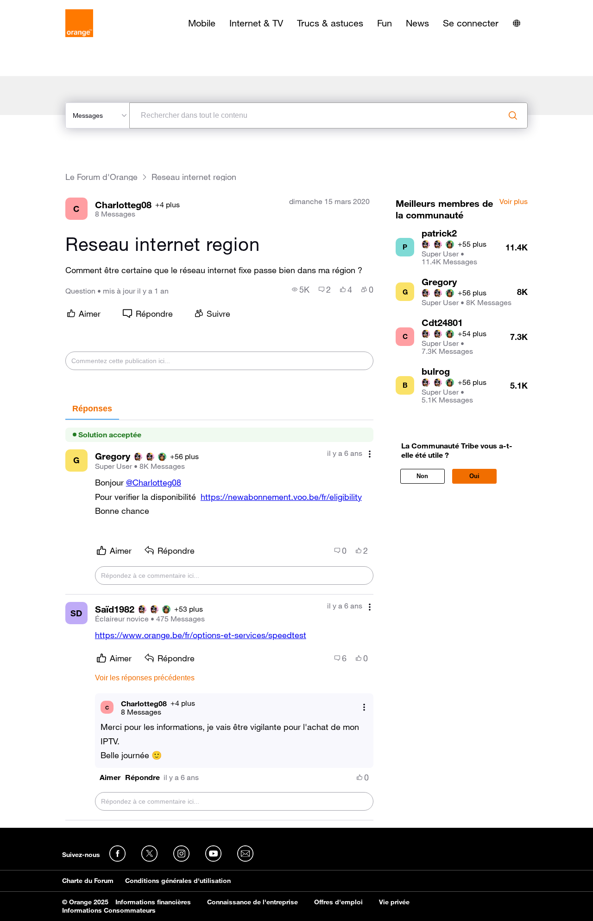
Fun (384, 23)
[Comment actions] (369, 454)
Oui (474, 476)
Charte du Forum (88, 880)
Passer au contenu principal (49, 7)
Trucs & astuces (330, 23)
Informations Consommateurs (109, 910)
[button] (110, 777)
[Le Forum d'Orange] (79, 23)
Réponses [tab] (92, 408)
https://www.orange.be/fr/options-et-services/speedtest (200, 635)
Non (422, 476)
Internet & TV (256, 23)
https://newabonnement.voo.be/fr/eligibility (281, 497)
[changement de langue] (516, 23)
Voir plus (513, 202)
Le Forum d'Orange (101, 177)
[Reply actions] (364, 707)
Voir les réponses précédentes (145, 678)
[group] (300, 289)
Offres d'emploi (338, 902)
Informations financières (153, 902)
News (417, 23)
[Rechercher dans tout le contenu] (513, 115)
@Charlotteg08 (153, 482)
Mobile (201, 23)
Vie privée (394, 902)
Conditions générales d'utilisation (178, 880)
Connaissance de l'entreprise (252, 902)
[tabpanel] (219, 620)
